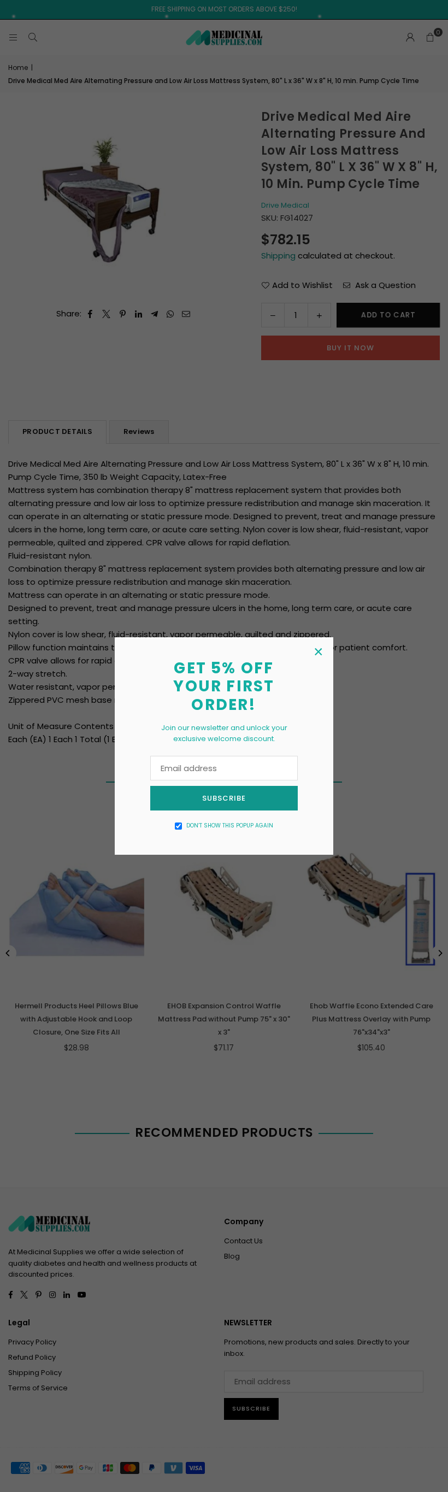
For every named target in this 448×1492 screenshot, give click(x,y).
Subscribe (224, 798)
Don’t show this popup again (229, 825)
